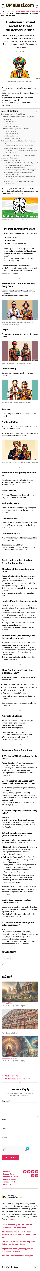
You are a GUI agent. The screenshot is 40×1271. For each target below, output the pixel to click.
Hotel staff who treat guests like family (19, 148)
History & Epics (8, 1174)
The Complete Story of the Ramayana (17, 1256)
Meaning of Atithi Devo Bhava (14, 114)
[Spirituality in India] (20, 1046)
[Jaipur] (20, 1019)
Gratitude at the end (13, 138)
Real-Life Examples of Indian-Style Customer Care (19, 142)
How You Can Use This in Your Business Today (19, 155)
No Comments (21, 51)
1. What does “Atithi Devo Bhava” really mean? (22, 163)
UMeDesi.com (13, 1267)
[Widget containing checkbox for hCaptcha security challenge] (16, 1149)
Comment (6, 1101)
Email (4, 1129)
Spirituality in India (9, 1058)
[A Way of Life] (20, 992)
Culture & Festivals (21, 11)
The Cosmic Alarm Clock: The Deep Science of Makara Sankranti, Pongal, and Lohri (19, 1234)
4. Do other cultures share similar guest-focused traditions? (19, 173)
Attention (9, 124)
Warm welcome (11, 131)
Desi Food (6, 1171)
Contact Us (6, 1184)
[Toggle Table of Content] (36, 111)
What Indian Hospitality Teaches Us (16, 129)
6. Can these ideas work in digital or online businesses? (20, 182)
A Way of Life (7, 1003)
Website (4, 1138)
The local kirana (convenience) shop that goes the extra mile (21, 152)
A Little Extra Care (12, 126)
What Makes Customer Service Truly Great (19, 117)
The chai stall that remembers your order (20, 146)
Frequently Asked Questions (13, 161)
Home (10, 11)
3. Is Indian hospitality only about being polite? (22, 170)
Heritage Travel (8, 1182)
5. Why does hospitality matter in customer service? (20, 178)
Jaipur (4, 1030)
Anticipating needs (12, 134)
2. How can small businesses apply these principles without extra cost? (20, 166)
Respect (8, 119)
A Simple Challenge (10, 158)
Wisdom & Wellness (10, 1177)
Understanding (11, 121)
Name (4, 1120)
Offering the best (12, 136)
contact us (12, 1219)
